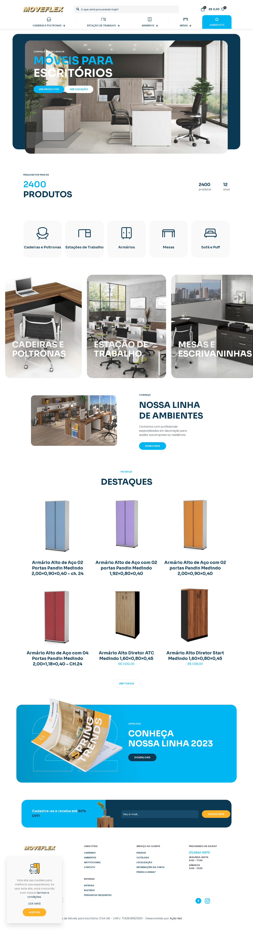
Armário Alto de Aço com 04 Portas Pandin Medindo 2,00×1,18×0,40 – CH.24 (57, 658)
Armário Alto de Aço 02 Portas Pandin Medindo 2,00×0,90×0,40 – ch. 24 (57, 568)
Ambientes (90, 857)
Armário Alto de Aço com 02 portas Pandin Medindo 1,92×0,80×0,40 (126, 568)
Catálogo (142, 857)
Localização (144, 862)
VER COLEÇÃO (79, 89)
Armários (126, 247)
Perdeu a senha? (146, 872)
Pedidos (141, 852)
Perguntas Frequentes (98, 895)
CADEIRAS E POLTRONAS (39, 349)
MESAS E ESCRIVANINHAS (215, 349)
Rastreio (89, 890)
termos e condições (38, 895)
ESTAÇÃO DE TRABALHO (121, 349)
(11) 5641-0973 (199, 852)
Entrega (89, 885)
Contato (89, 867)
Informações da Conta (150, 867)
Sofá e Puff (210, 247)
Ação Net (176, 918)
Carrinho (90, 852)
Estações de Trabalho (84, 247)
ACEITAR (34, 912)
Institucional (92, 862)
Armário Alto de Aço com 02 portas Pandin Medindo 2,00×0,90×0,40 (195, 568)
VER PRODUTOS (49, 89)
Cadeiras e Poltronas (42, 247)
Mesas (168, 247)
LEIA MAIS (34, 904)
